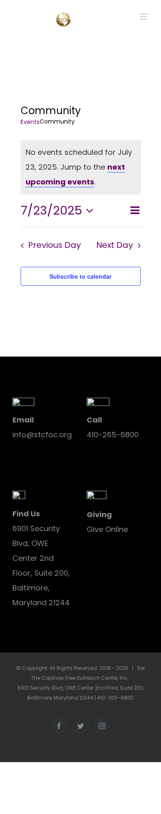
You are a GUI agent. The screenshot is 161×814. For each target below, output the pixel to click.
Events (30, 122)
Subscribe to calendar (80, 276)
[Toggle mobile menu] (144, 16)
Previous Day (54, 245)
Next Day (114, 245)
